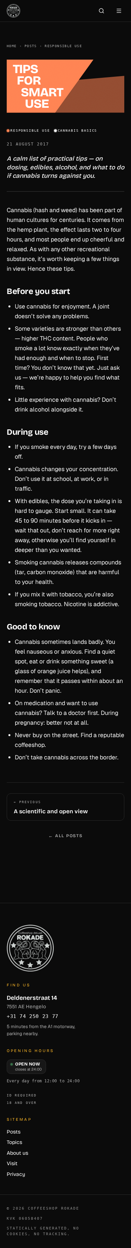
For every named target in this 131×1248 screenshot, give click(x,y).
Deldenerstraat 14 (32, 1002)
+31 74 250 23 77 (32, 1016)
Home (12, 46)
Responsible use (63, 46)
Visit (12, 1163)
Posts (31, 46)
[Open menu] (119, 10)
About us (17, 1153)
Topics (14, 1142)
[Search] (101, 10)
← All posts (65, 836)
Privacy (16, 1174)
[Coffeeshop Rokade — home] (13, 11)
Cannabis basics (77, 130)
